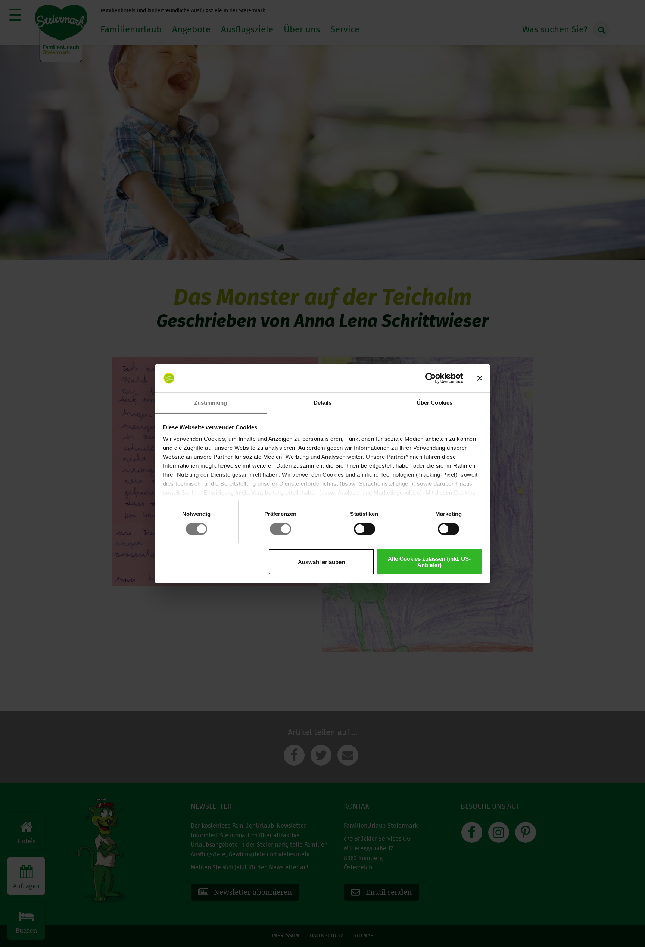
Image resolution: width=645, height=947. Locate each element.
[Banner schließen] (479, 378)
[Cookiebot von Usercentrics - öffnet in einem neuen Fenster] (430, 378)
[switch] (280, 529)
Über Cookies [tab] (434, 402)
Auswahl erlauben (321, 562)
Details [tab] (323, 402)
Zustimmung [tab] (210, 402)
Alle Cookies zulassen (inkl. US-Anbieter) (429, 561)
